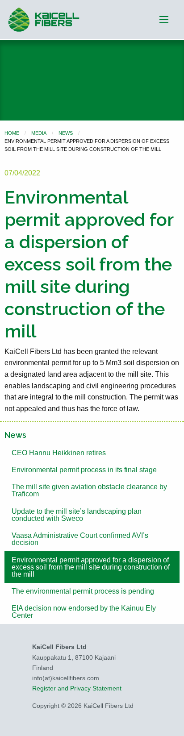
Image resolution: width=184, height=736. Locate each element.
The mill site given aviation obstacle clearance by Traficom (89, 490)
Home (11, 133)
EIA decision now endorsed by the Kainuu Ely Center (84, 611)
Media (38, 133)
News (66, 133)
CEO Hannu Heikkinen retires (59, 453)
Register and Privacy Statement (76, 688)
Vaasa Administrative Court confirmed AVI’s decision (80, 539)
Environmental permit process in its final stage (84, 470)
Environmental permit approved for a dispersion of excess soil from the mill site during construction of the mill (91, 567)
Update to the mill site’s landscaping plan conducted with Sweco (77, 514)
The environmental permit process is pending (83, 591)
